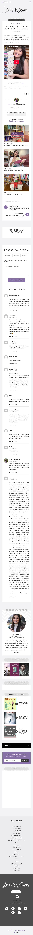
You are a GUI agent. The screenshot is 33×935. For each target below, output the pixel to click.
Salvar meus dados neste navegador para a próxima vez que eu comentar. (15, 261)
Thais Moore (13, 356)
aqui (23, 83)
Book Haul (22, 112)
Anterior (6, 669)
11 (13, 107)
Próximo (26, 669)
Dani (10, 430)
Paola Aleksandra (18, 104)
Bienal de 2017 (13, 112)
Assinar (24, 760)
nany (10, 395)
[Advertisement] (16, 789)
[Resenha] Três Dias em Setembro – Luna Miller (19, 208)
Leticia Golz (12, 315)
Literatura (16, 19)
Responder (13, 310)
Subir (17, 932)
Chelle (11, 447)
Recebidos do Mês (20, 115)
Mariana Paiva (13, 478)
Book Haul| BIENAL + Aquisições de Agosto (16, 27)
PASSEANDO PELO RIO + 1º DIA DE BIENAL (15, 216)
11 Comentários (17, 31)
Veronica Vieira (13, 369)
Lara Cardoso (13, 342)
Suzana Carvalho (20, 930)
